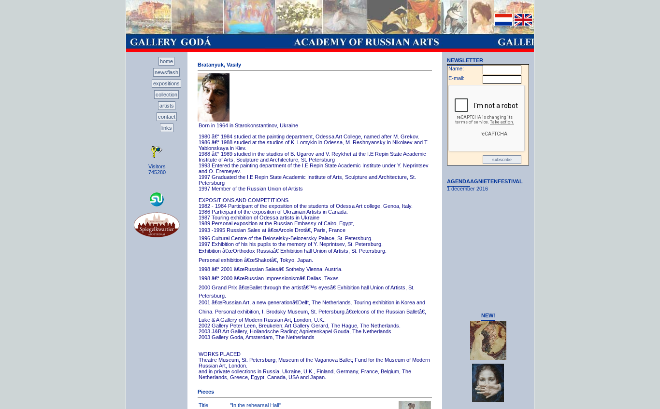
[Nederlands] (503, 24)
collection (166, 94)
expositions (166, 83)
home (166, 61)
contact (166, 117)
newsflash (166, 72)
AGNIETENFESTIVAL (496, 181)
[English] (523, 24)
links (166, 128)
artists (166, 106)
